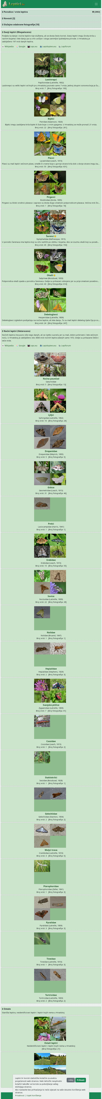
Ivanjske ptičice (51, 705)
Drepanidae (51, 451)
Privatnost (19, 1095)
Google (21, 46)
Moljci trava (51, 850)
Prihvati (80, 1080)
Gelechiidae (51, 813)
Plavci (51, 157)
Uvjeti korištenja (33, 1095)
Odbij (70, 1080)
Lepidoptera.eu (49, 46)
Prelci (51, 523)
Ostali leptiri (51, 1043)
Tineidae (51, 958)
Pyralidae (51, 922)
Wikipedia (9, 46)
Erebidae (51, 559)
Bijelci (51, 118)
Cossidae (51, 741)
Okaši (50, 275)
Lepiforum (66, 46)
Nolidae (51, 632)
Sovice (51, 596)
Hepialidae (51, 668)
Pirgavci (51, 197)
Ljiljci (51, 414)
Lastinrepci (51, 79)
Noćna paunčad (51, 378)
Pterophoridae (51, 886)
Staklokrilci (51, 777)
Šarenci (50, 236)
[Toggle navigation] (96, 4)
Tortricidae (51, 995)
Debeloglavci (51, 314)
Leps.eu (33, 46)
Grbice (51, 487)
